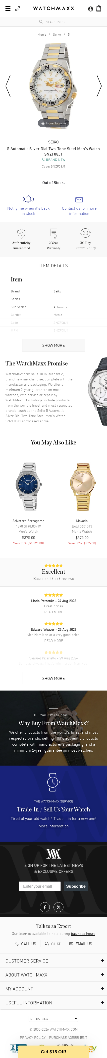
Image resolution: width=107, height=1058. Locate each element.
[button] (99, 8)
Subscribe (76, 886)
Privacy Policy (33, 1037)
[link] (28, 205)
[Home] (53, 8)
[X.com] (58, 907)
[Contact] (17, 8)
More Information (54, 826)
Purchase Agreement (68, 1037)
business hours (83, 933)
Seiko (57, 34)
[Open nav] (7, 8)
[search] (41, 22)
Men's (42, 34)
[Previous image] (8, 86)
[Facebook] (45, 907)
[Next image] (99, 86)
